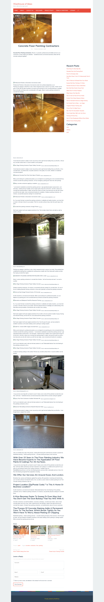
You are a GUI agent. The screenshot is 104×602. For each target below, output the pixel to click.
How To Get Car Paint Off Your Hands (75, 95)
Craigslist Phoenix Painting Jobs (74, 105)
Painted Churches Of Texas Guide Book (76, 85)
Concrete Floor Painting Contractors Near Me (19, 536)
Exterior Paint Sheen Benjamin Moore (75, 98)
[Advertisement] (38, 69)
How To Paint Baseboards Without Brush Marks (78, 118)
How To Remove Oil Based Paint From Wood (77, 80)
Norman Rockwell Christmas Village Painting (77, 100)
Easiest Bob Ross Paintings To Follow (76, 83)
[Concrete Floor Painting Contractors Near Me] (21, 529)
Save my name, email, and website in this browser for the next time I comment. (33, 580)
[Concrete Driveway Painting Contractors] (38, 529)
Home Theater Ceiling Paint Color (21, 550)
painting (41, 545)
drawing (68, 129)
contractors (33, 545)
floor (37, 545)
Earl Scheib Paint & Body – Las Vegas (76, 103)
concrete (28, 545)
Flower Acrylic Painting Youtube (56, 550)
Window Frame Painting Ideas (74, 120)
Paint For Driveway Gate (72, 74)
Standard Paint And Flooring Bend (75, 71)
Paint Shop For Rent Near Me (73, 68)
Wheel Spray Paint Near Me (73, 93)
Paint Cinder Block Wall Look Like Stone (76, 113)
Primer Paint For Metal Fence (73, 108)
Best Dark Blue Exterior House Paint (75, 88)
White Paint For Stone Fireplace (74, 90)
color (68, 127)
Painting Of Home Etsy (72, 115)
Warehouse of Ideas (22, 4)
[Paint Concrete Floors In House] (56, 529)
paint (19, 545)
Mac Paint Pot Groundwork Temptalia (75, 110)
